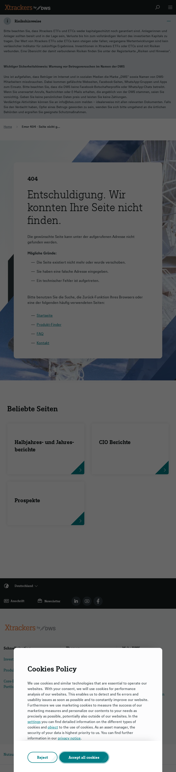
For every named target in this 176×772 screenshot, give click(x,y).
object (53, 727)
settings (34, 721)
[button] (43, 757)
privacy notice (69, 738)
